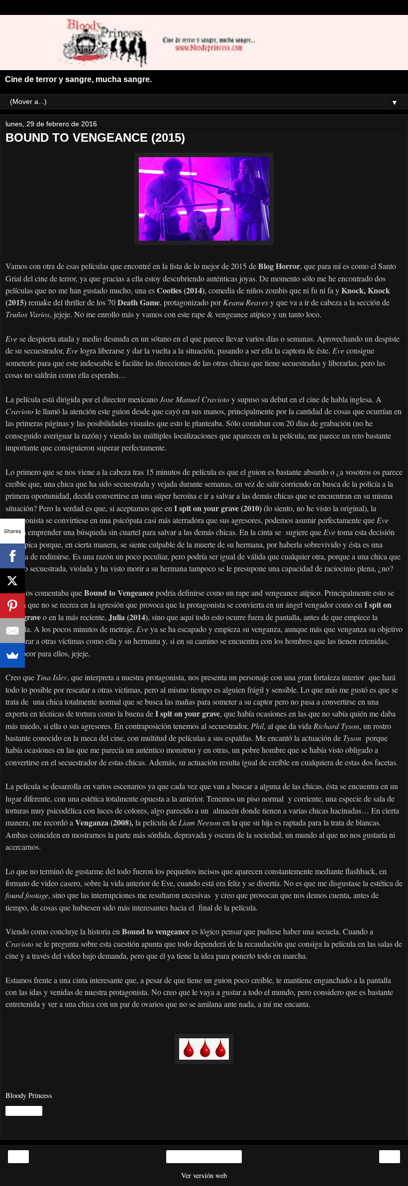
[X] (12, 580)
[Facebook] (12, 556)
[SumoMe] (12, 655)
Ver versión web (204, 1175)
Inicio (204, 1156)
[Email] (12, 630)
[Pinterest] (12, 605)
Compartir (23, 1110)
